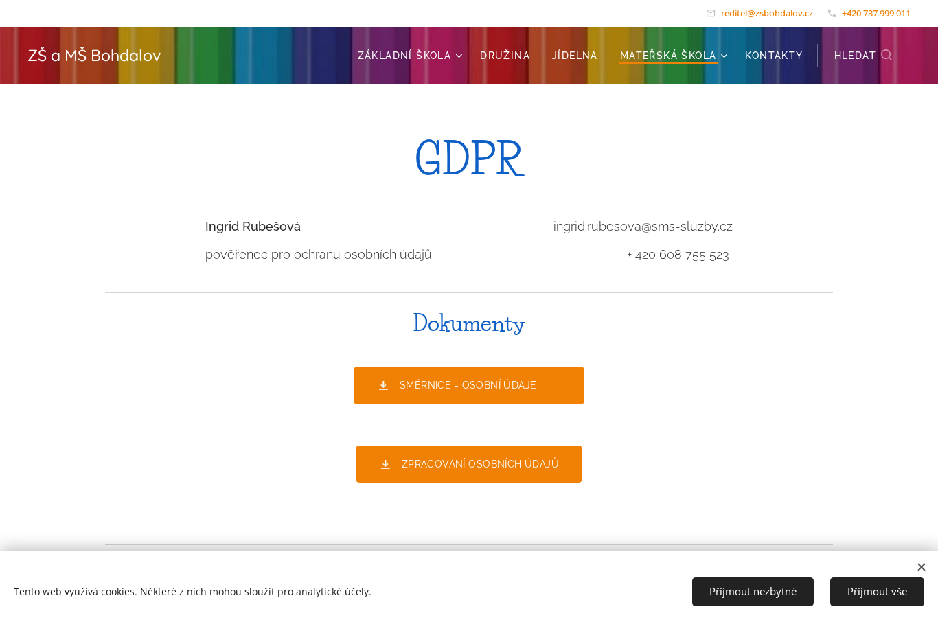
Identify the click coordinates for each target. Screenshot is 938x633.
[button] (864, 55)
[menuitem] (412, 55)
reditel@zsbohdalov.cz (767, 13)
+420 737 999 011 (876, 13)
